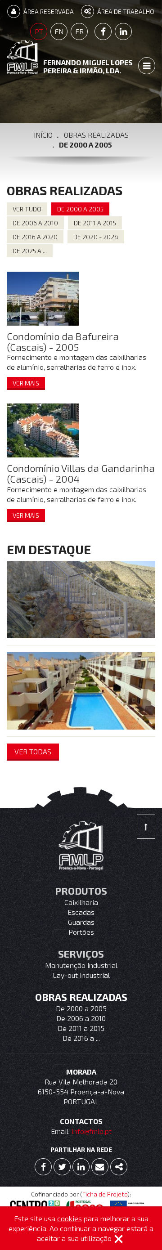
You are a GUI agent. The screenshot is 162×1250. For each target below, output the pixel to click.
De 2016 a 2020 (35, 237)
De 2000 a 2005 (81, 1008)
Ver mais (26, 383)
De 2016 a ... (81, 1038)
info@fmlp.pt (92, 1131)
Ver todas (32, 751)
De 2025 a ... (30, 251)
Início (43, 134)
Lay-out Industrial (81, 975)
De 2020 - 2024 (95, 237)
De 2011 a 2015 (95, 223)
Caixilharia (81, 902)
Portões (81, 931)
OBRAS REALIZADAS (96, 134)
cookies (69, 1218)
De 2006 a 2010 (35, 223)
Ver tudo (27, 209)
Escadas (81, 912)
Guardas (81, 922)
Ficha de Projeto (104, 1194)
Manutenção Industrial (81, 965)
